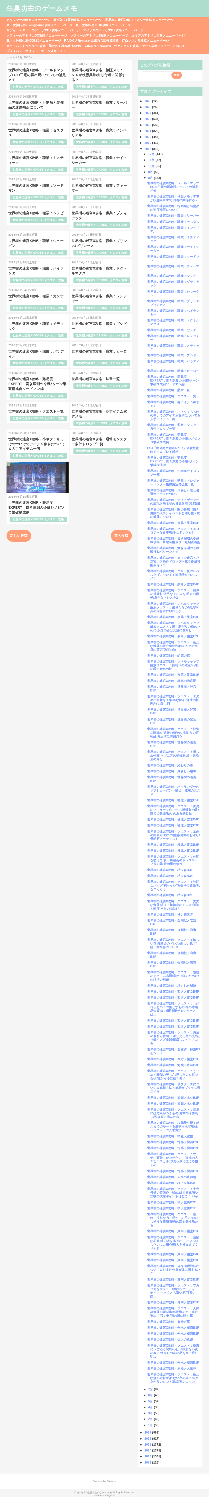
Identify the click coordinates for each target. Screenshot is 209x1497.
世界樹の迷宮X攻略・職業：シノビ (36, 213)
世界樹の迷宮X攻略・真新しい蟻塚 (171, 771)
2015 (148, 1444)
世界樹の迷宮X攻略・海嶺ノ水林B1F (173, 1103)
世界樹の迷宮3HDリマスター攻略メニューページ (139, 19)
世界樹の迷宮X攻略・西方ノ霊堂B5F (173, 991)
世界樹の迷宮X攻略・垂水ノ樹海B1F (173, 1362)
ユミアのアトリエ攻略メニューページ (158, 35)
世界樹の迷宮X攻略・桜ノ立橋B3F (171, 1183)
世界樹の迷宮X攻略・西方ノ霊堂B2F (173, 1026)
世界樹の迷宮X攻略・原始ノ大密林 (171, 1368)
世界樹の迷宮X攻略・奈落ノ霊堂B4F (173, 584)
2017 (148, 1432)
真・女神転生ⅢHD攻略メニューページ (103, 25)
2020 (148, 137)
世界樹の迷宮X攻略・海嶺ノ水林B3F (173, 1065)
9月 (151, 172)
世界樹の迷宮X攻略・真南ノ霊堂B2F (173, 1279)
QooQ (111, 1495)
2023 (148, 119)
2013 (148, 1456)
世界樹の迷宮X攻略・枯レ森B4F (170, 870)
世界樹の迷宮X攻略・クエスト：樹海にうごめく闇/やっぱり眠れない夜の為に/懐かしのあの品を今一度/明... (173, 1351)
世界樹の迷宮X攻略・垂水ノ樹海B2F (173, 1333)
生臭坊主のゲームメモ (42, 8)
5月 (151, 1401)
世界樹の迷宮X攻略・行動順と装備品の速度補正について (173, 207)
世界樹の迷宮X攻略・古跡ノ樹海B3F (173, 1142)
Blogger (111, 1481)
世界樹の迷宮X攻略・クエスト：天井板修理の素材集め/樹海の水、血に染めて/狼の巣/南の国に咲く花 (173, 1311)
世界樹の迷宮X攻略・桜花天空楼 (170, 1136)
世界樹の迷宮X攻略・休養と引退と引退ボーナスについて (173, 492)
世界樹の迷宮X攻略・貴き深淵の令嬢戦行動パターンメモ (173, 549)
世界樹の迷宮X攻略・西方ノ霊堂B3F (173, 1020)
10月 (152, 166)
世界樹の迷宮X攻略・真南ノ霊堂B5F (173, 1231)
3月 (151, 1413)
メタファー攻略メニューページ (28, 19)
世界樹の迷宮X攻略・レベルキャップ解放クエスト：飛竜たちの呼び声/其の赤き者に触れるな (173, 607)
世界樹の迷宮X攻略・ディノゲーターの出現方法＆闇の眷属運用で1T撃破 (174, 501)
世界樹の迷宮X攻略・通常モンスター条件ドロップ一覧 (173, 426)
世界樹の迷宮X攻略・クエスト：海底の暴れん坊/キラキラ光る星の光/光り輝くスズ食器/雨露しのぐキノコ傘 (173, 1038)
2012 (148, 1462)
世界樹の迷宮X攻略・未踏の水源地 (171, 1177)
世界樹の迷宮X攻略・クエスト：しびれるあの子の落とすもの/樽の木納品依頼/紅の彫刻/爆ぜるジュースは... (173, 1009)
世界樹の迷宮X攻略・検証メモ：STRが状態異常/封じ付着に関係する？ (99, 75)
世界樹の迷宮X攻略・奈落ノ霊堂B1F (173, 674)
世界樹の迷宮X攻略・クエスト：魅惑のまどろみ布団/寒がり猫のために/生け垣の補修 (173, 975)
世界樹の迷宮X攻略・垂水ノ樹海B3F (173, 1327)
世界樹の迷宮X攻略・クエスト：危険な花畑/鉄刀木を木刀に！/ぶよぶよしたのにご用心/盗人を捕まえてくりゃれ (173, 1242)
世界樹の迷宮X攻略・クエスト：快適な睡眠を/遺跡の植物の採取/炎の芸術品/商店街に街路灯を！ (173, 732)
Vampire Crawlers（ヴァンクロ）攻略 (111, 46)
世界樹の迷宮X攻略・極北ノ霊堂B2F (173, 844)
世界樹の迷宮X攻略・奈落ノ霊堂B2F (173, 636)
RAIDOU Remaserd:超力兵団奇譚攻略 (91, 40)
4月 (151, 1407)
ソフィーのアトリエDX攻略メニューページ (37, 35)
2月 (151, 1419)
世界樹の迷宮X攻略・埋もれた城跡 (171, 985)
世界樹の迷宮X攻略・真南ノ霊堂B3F (173, 1260)
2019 (148, 142)
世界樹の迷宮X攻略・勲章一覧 (96, 379)
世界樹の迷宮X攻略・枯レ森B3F (170, 876)
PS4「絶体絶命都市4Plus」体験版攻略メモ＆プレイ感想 (173, 449)
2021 (148, 131)
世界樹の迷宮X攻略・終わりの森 (170, 765)
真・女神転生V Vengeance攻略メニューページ (40, 25)
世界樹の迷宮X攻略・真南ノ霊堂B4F (173, 1254)
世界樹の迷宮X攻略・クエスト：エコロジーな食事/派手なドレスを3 (173, 530)
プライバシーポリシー (22, 51)
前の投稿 (121, 536)
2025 (148, 107)
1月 (151, 1425)
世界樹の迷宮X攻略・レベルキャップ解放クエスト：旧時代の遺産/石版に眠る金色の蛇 (173, 665)
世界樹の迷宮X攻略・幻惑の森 (168, 655)
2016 (148, 1438)
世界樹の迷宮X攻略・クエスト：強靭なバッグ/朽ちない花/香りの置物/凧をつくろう (173, 885)
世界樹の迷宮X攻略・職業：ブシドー (173, 355)
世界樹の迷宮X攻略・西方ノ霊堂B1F (173, 1059)
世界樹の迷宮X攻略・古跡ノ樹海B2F (173, 1148)
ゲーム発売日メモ (53, 51)
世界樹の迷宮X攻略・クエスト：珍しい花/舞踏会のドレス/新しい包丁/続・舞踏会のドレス (173, 943)
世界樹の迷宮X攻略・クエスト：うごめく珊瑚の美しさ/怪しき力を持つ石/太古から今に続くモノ (173, 1074)
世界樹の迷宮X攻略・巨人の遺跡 (170, 1339)
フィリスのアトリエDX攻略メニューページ (113, 30)
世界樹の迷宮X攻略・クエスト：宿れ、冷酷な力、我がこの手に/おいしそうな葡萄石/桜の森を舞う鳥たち (172, 1219)
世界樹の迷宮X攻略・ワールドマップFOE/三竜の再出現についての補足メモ (37, 75)
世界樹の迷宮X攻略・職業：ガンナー (173, 330)
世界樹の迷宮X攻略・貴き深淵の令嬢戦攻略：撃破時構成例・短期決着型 (173, 540)
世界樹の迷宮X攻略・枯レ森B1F (170, 914)
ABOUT (179, 46)
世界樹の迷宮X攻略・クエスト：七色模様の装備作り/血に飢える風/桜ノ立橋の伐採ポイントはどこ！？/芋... (174, 1192)
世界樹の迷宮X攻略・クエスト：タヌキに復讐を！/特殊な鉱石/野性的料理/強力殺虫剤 (173, 700)
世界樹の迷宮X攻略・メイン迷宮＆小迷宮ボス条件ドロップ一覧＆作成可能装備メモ (173, 561)
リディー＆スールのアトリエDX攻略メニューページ (43, 30)
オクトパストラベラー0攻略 (26, 46)
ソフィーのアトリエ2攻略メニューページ (99, 35)
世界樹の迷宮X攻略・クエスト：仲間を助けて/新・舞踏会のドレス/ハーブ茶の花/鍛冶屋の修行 (173, 860)
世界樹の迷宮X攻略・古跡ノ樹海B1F (173, 1171)
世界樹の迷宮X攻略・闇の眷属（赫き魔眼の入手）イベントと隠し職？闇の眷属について (173, 513)
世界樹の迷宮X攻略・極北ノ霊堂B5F (173, 800)
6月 (151, 1395)
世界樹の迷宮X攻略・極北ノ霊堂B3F (173, 825)
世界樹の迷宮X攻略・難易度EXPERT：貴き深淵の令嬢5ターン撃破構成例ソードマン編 (37, 384)
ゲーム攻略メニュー (156, 46)
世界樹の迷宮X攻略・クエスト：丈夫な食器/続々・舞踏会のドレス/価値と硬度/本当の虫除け (173, 904)
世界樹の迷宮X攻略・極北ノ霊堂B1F (173, 850)
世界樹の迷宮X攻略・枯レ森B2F (170, 895)
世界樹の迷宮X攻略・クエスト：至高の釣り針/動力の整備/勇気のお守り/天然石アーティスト (173, 835)
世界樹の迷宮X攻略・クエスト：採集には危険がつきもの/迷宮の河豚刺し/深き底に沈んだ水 (173, 1113)
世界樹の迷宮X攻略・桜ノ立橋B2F (171, 1202)
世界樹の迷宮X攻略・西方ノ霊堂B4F (173, 997)
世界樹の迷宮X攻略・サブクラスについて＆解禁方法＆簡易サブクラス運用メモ (173, 1087)
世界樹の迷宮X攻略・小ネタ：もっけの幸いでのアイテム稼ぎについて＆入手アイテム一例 (36, 444)
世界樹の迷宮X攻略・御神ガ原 (168, 1321)
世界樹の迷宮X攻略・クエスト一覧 (36, 411)
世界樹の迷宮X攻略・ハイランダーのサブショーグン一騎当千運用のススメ (173, 790)
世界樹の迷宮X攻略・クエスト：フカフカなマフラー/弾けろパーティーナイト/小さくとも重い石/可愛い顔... (173, 1291)
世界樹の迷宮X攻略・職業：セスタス (173, 221)
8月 (151, 178)
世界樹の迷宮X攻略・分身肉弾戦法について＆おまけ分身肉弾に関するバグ (173, 1269)
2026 (148, 101)
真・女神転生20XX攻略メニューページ (34, 40)
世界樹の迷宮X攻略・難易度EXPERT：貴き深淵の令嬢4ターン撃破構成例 (173, 461)
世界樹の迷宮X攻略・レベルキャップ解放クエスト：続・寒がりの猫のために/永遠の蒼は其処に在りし (173, 626)
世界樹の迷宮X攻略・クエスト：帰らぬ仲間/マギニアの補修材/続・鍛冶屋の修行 (173, 755)
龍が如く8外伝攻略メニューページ (77, 19)
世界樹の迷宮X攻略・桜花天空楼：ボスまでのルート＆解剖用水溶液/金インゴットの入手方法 (173, 1126)
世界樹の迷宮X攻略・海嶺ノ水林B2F (173, 1097)
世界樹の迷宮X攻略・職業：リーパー (173, 215)
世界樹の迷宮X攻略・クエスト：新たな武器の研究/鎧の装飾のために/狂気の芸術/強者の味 (173, 645)
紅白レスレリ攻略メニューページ (145, 40)
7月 (151, 1389)
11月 (152, 160)
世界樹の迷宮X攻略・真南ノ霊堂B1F (173, 1302)
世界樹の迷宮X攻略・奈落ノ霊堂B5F (173, 523)
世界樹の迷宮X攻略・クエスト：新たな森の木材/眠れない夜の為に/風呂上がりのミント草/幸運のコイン (173, 1378)
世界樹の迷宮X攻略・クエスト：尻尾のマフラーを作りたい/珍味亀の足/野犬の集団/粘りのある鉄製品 (173, 809)
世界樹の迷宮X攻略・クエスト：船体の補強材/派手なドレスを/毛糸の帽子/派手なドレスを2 (173, 593)
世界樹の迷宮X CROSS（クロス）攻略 (38, 86)
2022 (148, 125)
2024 (148, 113)
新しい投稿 (19, 536)
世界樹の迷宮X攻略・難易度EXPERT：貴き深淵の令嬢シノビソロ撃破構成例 (36, 507)
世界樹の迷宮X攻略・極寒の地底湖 (171, 680)
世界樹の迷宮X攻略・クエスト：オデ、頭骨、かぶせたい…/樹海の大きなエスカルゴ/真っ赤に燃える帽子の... (172, 1159)
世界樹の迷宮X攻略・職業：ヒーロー (173, 371)
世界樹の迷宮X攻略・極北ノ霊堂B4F (173, 819)
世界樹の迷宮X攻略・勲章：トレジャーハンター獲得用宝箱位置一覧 (173, 482)
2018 (148, 149)
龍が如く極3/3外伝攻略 (65, 46)
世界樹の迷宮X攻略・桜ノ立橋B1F (171, 1208)
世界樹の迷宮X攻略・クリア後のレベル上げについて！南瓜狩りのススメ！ (173, 574)
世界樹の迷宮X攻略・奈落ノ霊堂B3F (173, 617)
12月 (152, 154)
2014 (148, 1450)
